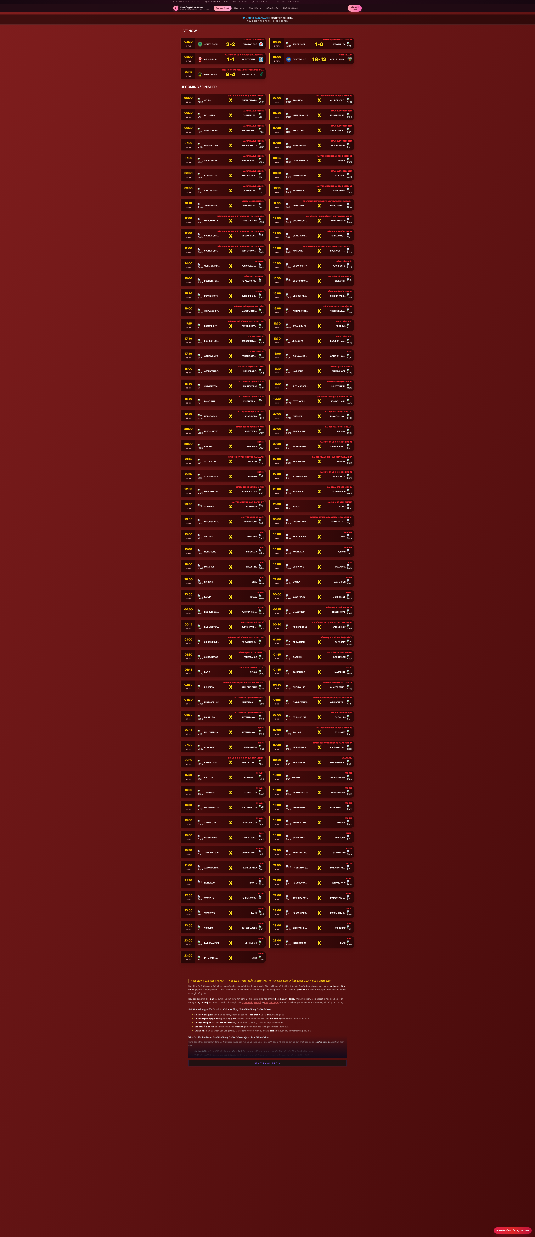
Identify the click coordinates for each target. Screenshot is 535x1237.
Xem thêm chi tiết (266, 1063)
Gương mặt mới (222, 8)
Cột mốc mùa (272, 8)
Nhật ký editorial (290, 8)
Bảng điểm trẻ (255, 8)
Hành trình (239, 8)
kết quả (257, 1002)
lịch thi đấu (247, 1002)
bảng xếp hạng (271, 1002)
